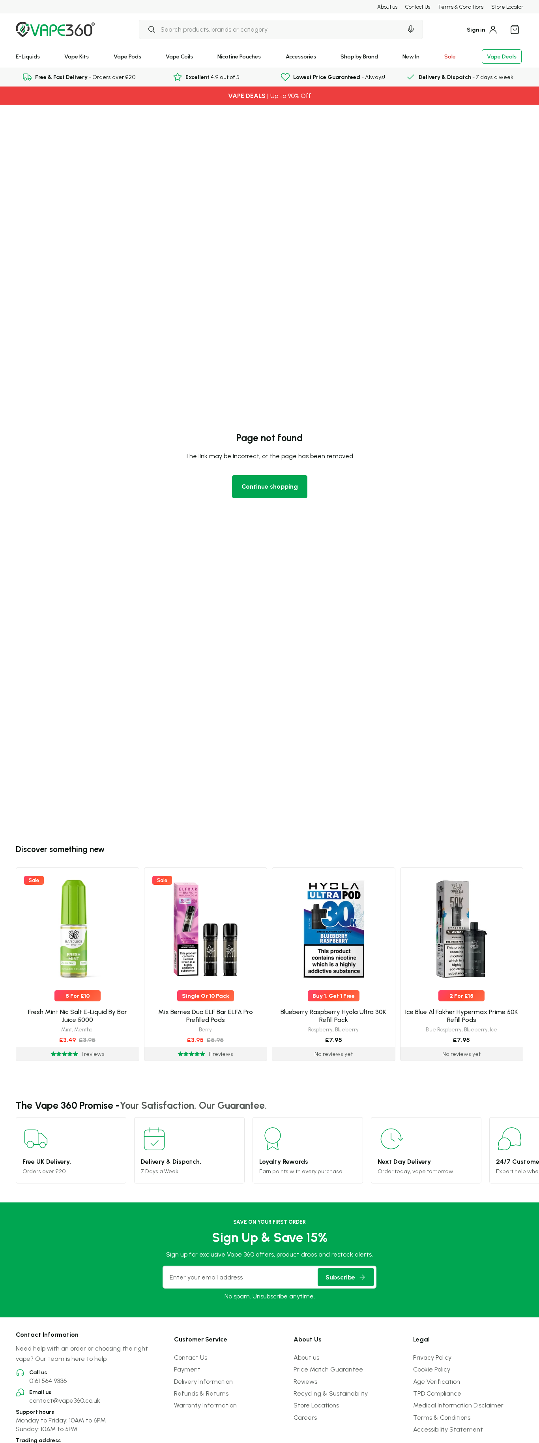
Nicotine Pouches (239, 56)
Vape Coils (179, 56)
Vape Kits (76, 56)
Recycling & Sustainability (331, 1393)
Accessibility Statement (448, 1429)
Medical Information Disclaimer (458, 1405)
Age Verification (436, 1381)
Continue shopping (269, 486)
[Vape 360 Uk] (55, 29)
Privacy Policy (432, 1357)
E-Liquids (28, 56)
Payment (187, 1369)
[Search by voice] (410, 29)
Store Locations (316, 1405)
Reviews (305, 1381)
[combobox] (270, 29)
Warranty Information (205, 1405)
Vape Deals (502, 56)
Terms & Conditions (460, 7)
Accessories (301, 56)
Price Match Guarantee (328, 1369)
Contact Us (417, 7)
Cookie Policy (431, 1369)
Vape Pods (127, 56)
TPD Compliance (437, 1393)
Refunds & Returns (201, 1393)
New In (410, 56)
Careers (305, 1417)
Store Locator (507, 7)
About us (387, 7)
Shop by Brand (359, 56)
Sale (450, 56)
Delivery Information (203, 1381)
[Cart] (514, 29)
